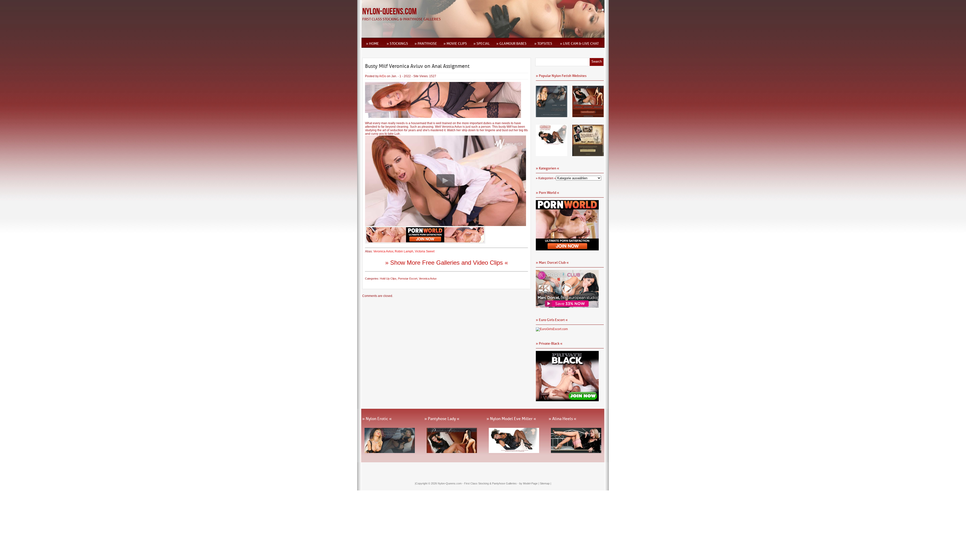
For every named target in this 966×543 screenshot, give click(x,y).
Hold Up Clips (388, 278)
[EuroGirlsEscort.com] (552, 329)
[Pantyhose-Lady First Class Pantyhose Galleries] (588, 115)
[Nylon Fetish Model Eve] (551, 154)
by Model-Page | (529, 483)
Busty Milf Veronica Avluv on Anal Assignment (417, 66)
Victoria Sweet (424, 251)
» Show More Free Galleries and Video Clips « (446, 262)
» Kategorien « (546, 178)
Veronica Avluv (383, 251)
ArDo (382, 76)
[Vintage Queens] (588, 154)
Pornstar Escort (407, 278)
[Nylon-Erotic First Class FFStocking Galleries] (551, 115)
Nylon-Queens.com (389, 11)
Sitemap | (545, 483)
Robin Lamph (404, 251)
